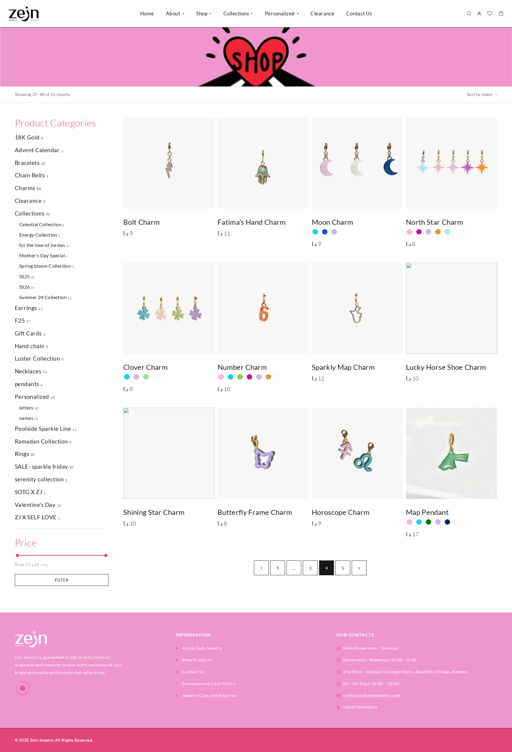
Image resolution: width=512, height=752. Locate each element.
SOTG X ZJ (28, 492)
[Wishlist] (489, 14)
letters (26, 407)
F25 (20, 320)
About (173, 13)
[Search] (469, 13)
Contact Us (359, 13)
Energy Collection (38, 234)
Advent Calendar (37, 150)
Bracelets (27, 162)
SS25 (24, 276)
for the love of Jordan (42, 245)
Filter (61, 580)
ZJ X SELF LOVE (36, 517)
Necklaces (28, 371)
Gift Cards (28, 333)
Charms (25, 187)
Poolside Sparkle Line (43, 428)
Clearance (323, 13)
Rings (22, 453)
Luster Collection (37, 358)
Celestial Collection (40, 224)
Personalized (280, 13)
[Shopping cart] (501, 14)
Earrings (26, 307)
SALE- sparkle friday (41, 466)
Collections (29, 213)
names (26, 418)
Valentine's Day (35, 504)
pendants (27, 383)
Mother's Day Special (42, 255)
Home (147, 13)
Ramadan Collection (41, 441)
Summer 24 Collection (43, 297)
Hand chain (30, 346)
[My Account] (479, 13)
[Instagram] (22, 688)
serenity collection (39, 479)
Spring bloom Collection (45, 266)
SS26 (24, 287)
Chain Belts (30, 175)
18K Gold (27, 137)
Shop (201, 13)
